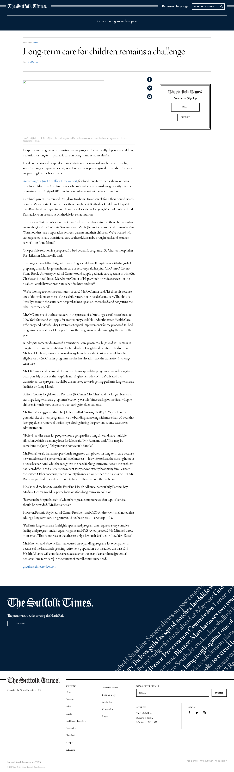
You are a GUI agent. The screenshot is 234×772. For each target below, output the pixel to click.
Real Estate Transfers (75, 721)
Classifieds (70, 735)
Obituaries (71, 728)
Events (69, 714)
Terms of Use (192, 761)
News (35, 43)
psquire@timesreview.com (39, 566)
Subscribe (20, 623)
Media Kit (107, 702)
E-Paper (69, 742)
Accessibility (221, 761)
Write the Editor (110, 687)
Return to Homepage (175, 6)
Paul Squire (33, 62)
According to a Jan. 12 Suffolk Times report (50, 181)
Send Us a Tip (109, 695)
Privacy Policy (206, 761)
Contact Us (107, 709)
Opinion (69, 699)
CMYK (37, 762)
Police (68, 706)
